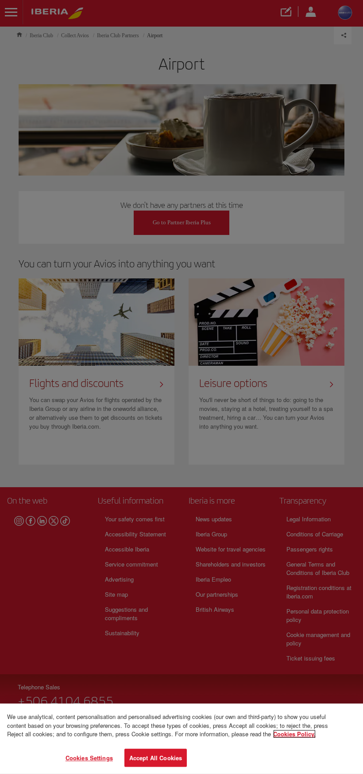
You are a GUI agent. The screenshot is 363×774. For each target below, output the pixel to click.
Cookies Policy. (294, 734)
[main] (181, 739)
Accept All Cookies (155, 757)
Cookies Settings (89, 757)
